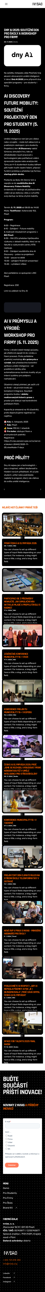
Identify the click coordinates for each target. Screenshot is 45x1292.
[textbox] (22, 307)
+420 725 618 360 (12, 1260)
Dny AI (25, 291)
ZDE (17, 285)
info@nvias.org (10, 1263)
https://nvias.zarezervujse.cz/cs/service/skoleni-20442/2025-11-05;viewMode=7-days (22, 444)
